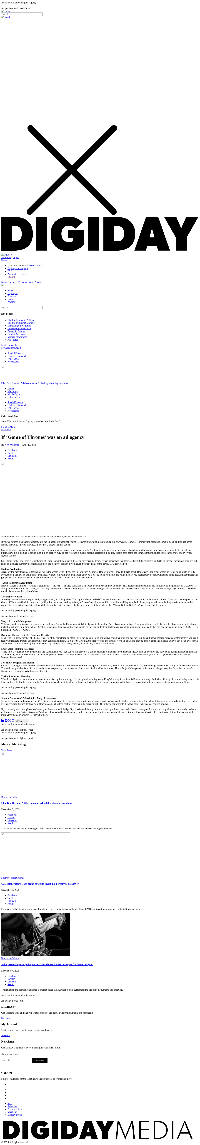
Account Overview (17, 274)
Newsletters (13, 361)
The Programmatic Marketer (21, 322)
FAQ (10, 271)
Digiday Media (15, 1114)
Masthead (12, 1112)
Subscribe (6, 257)
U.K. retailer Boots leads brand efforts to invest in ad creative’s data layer (40, 883)
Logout (11, 276)
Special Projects (15, 353)
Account (5, 1035)
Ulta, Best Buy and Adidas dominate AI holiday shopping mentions (34, 383)
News (4, 282)
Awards (38, 282)
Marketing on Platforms (19, 325)
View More (6, 750)
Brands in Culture (16, 331)
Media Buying (15, 394)
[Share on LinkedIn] (2, 721)
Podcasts (22, 282)
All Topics (13, 339)
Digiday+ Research (17, 356)
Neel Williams (12, 445)
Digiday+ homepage (18, 268)
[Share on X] (9, 721)
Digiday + (13, 282)
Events (31, 282)
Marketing (13, 391)
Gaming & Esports (17, 334)
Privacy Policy (15, 1109)
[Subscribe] (6, 254)
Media (11, 388)
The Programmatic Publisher (22, 320)
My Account (7, 348)
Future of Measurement (12, 877)
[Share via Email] (13, 721)
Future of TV (14, 397)
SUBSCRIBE (8, 426)
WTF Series (13, 358)
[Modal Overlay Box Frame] (24, 1060)
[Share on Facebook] (6, 721)
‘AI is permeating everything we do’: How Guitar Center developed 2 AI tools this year (47, 964)
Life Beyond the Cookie (19, 328)
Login (16, 257)
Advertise (12, 1106)
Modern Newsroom (17, 337)
